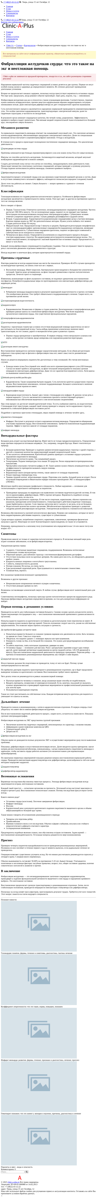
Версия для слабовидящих (12, 22)
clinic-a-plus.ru (13, 1182)
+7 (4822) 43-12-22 (11, 2)
